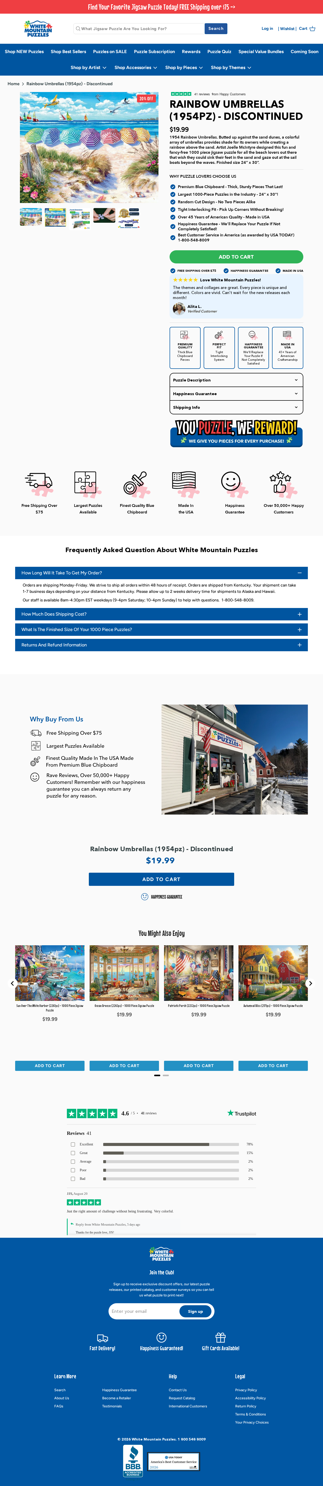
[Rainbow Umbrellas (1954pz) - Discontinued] (55, 219)
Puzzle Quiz (219, 51)
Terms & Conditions (250, 1414)
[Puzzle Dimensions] (80, 219)
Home (13, 83)
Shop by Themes (228, 67)
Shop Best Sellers (68, 51)
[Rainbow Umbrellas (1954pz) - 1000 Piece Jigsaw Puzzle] (31, 219)
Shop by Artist (86, 67)
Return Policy (245, 1406)
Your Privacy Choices (252, 1422)
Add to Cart (236, 257)
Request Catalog (182, 1398)
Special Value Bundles (261, 51)
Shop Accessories (133, 67)
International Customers (188, 1406)
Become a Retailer (116, 1398)
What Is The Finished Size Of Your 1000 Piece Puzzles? (76, 629)
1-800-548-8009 (193, 240)
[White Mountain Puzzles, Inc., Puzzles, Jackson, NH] (133, 1463)
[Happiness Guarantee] (129, 219)
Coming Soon (304, 51)
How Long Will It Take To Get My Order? (61, 573)
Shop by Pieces (181, 67)
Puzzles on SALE (110, 51)
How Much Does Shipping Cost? (54, 614)
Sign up (195, 1311)
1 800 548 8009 (192, 1439)
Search (60, 1390)
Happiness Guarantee (119, 1390)
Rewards (191, 51)
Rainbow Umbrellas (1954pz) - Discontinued (69, 83)
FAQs (58, 1406)
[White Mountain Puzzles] (38, 28)
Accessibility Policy (250, 1398)
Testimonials (112, 1406)
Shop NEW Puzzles (24, 51)
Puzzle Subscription (154, 51)
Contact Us (178, 1390)
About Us (61, 1398)
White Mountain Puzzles (154, 1439)
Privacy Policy (246, 1390)
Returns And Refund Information (54, 645)
